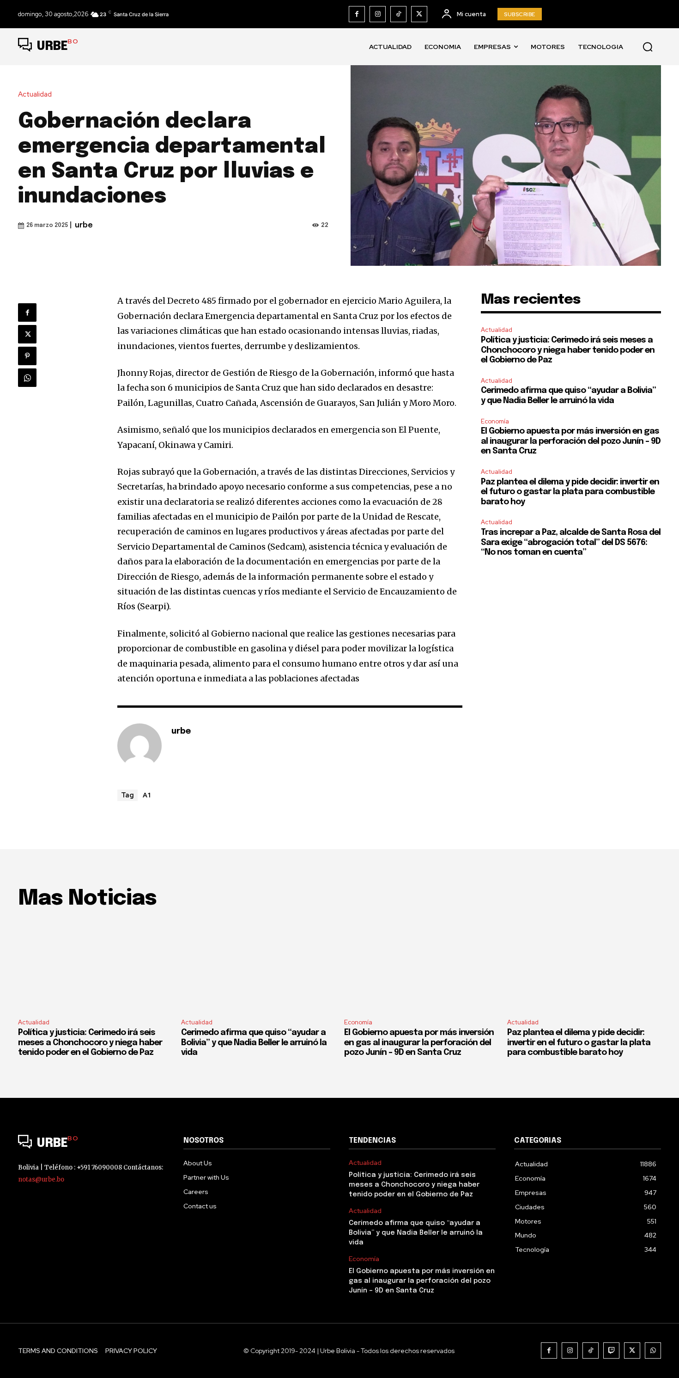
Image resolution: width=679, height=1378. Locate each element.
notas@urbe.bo (41, 1179)
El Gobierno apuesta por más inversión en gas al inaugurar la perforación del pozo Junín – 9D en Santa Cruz (571, 441)
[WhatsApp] (27, 377)
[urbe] (139, 745)
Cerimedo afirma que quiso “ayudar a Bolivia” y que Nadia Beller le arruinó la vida (254, 1043)
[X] (419, 14)
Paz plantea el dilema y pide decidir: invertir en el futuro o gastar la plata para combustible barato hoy (570, 492)
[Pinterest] (27, 356)
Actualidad (35, 94)
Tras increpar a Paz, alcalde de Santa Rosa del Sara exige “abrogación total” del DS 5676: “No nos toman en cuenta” (571, 542)
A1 (147, 794)
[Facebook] (357, 14)
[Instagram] (378, 14)
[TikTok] (398, 14)
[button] (647, 46)
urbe (84, 225)
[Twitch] (611, 1350)
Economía (495, 421)
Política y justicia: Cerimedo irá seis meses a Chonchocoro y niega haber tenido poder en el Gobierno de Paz (568, 350)
